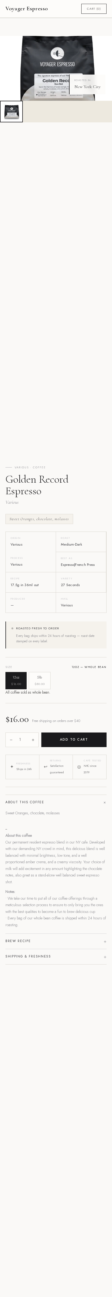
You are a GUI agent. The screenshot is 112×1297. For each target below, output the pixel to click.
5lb (40, 680)
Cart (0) (94, 8)
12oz (16, 680)
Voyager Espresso (26, 8)
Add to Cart (74, 739)
